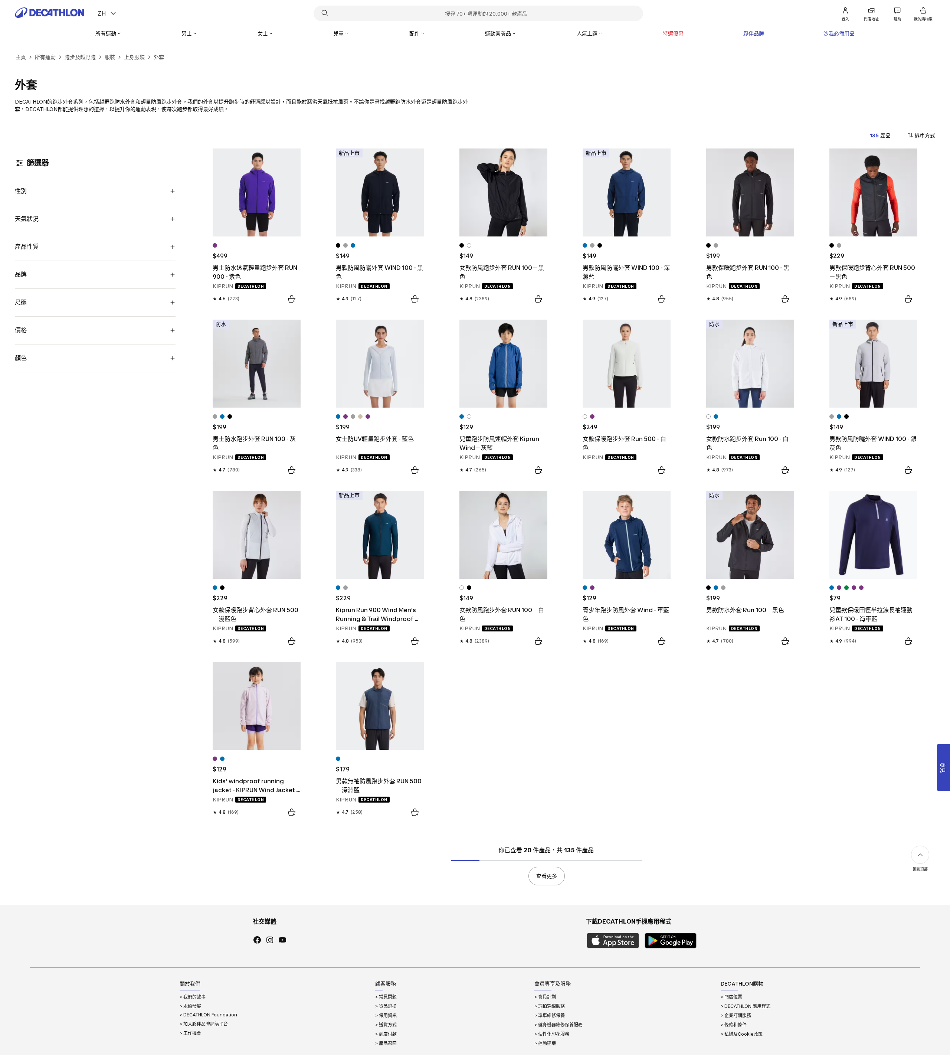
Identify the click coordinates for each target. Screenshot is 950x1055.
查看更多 (546, 876)
